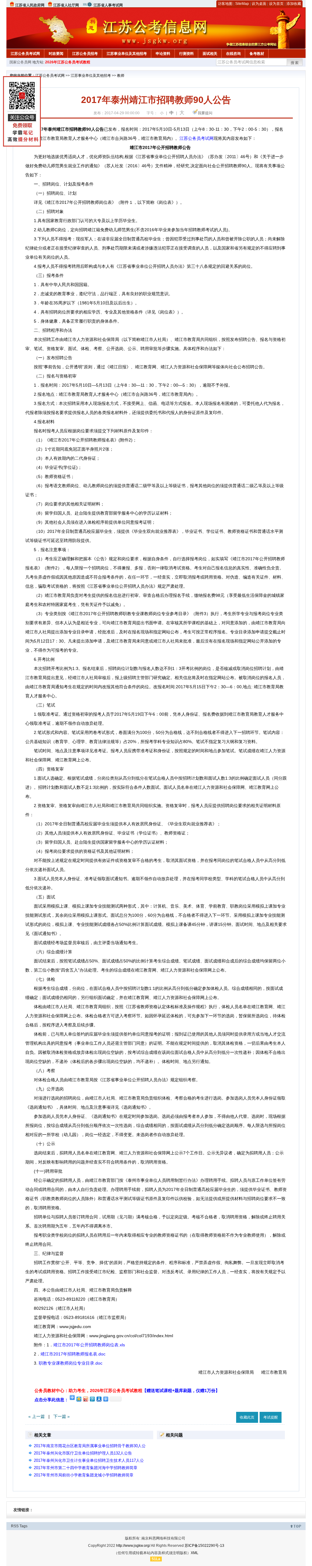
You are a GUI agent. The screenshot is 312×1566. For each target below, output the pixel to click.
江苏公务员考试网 (25, 53)
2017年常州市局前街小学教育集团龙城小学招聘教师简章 (83, 1475)
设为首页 (276, 4)
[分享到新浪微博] (85, 1399)
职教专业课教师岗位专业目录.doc (70, 1363)
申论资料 (163, 53)
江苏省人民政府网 (29, 5)
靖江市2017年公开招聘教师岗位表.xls (89, 1344)
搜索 (295, 63)
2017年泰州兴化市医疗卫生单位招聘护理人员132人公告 (83, 1453)
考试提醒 (270, 1417)
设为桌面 (259, 4)
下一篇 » (61, 1416)
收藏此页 (247, 1417)
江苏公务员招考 (85, 53)
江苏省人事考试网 (108, 5)
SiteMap (242, 4)
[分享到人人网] (98, 1399)
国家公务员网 (20, 62)
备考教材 (257, 53)
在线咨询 (233, 53)
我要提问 (205, 113)
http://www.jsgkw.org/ (133, 1545)
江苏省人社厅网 (66, 5)
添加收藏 (293, 4)
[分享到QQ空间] (78, 1399)
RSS (15, 1526)
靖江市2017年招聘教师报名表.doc (73, 1354)
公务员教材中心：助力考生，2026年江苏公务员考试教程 (127, 1390)
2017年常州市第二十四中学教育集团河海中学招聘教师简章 (85, 1467)
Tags (23, 1526)
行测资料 (186, 53)
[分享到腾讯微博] (92, 1399)
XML (194, 1553)
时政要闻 (56, 53)
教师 (120, 75)
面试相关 (210, 53)
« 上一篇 (36, 1416)
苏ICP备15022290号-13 (204, 1545)
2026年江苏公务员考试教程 (67, 62)
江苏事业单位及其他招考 (127, 53)
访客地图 (225, 4)
